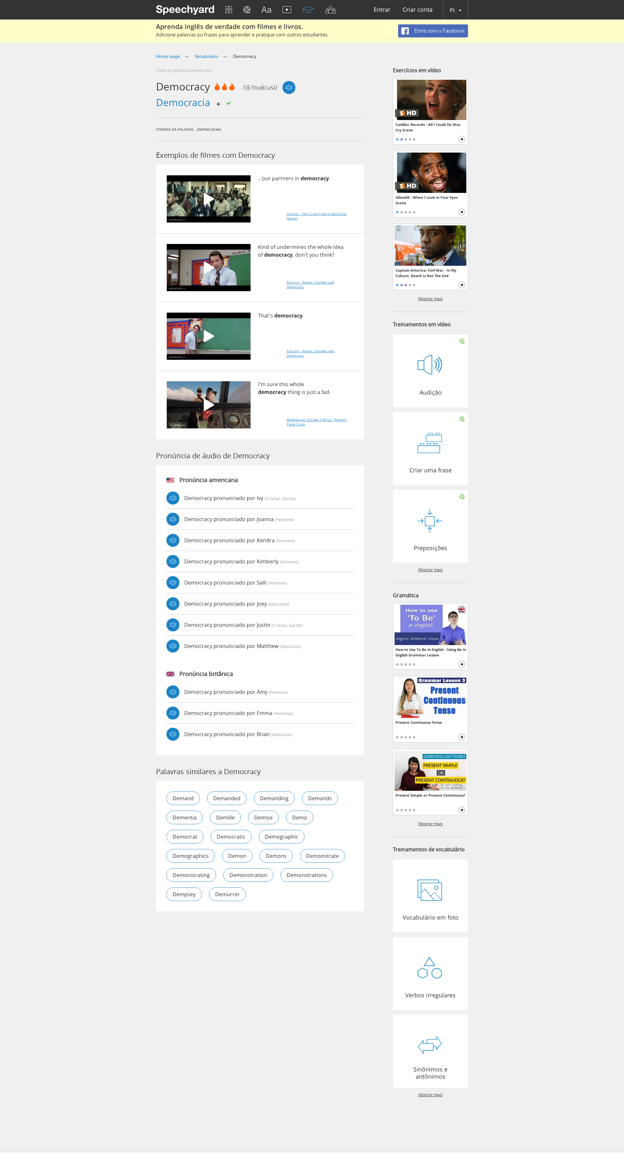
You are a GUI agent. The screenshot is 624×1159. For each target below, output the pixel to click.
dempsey (184, 894)
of (272, 246)
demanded (226, 798)
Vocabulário (206, 56)
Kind (263, 246)
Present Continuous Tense (419, 722)
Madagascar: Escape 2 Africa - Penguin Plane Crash (316, 421)
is (304, 392)
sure (272, 384)
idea (338, 246)
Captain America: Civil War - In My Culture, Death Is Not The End (426, 273)
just (311, 392)
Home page (168, 56)
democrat (185, 836)
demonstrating (191, 875)
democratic (231, 836)
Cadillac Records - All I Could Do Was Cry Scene (428, 127)
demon (237, 855)
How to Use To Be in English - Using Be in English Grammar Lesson (431, 652)
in (297, 178)
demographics (191, 855)
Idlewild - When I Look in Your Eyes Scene (427, 200)
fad (325, 392)
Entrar (382, 10)
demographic (281, 836)
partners (282, 178)
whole (324, 246)
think (326, 254)
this (283, 384)
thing (294, 392)
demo (299, 817)
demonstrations (307, 875)
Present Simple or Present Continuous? (430, 795)
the (312, 246)
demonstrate (322, 855)
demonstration (248, 875)
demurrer (227, 894)
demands (320, 798)
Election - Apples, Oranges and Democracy (310, 284)
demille (225, 817)
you (313, 254)
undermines (291, 246)
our (266, 178)
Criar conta (418, 10)
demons (276, 855)
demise (263, 817)
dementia (185, 817)
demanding (274, 798)
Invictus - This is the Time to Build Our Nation (316, 216)
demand (183, 798)
